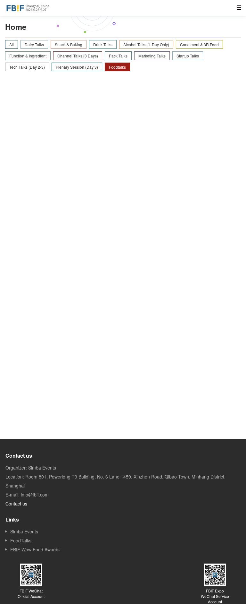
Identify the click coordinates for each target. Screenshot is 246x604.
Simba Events (24, 531)
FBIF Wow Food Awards (35, 549)
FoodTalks (20, 540)
